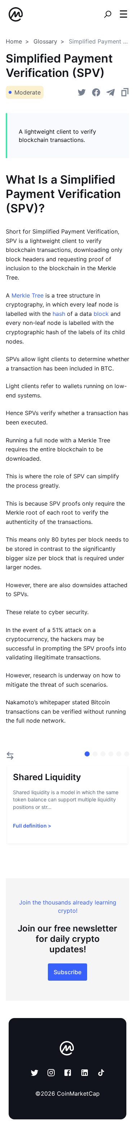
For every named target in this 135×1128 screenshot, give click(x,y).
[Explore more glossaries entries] (10, 755)
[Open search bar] (107, 14)
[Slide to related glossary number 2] (102, 753)
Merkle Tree (27, 295)
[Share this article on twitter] (81, 92)
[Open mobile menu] (123, 14)
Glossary (45, 41)
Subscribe (67, 972)
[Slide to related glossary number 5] (126, 753)
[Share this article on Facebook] (96, 92)
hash (58, 313)
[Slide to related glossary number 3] (110, 753)
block (100, 313)
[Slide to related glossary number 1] (95, 753)
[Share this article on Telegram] (110, 92)
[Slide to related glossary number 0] (87, 753)
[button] (123, 14)
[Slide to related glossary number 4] (118, 753)
